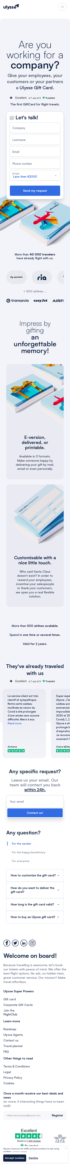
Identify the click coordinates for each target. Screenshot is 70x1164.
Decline (33, 1158)
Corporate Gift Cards (18, 1005)
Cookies (8, 1083)
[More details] (66, 1148)
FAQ (6, 1051)
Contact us (11, 1040)
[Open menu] (62, 6)
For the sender (21, 843)
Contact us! (35, 813)
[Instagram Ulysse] (32, 943)
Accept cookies (14, 1158)
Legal (7, 1072)
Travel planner (13, 1046)
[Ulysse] (11, 6)
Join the (10, 1012)
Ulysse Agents (13, 1035)
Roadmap (9, 1029)
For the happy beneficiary (28, 852)
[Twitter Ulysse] (15, 943)
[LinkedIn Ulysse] (23, 943)
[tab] (35, 843)
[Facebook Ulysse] (6, 943)
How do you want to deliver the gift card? (32, 890)
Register (57, 1115)
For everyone (20, 861)
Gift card (9, 999)
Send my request (35, 190)
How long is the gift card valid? (32, 904)
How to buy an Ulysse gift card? (33, 917)
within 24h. (35, 789)
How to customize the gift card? (33, 875)
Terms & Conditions (16, 1066)
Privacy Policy (12, 1077)
